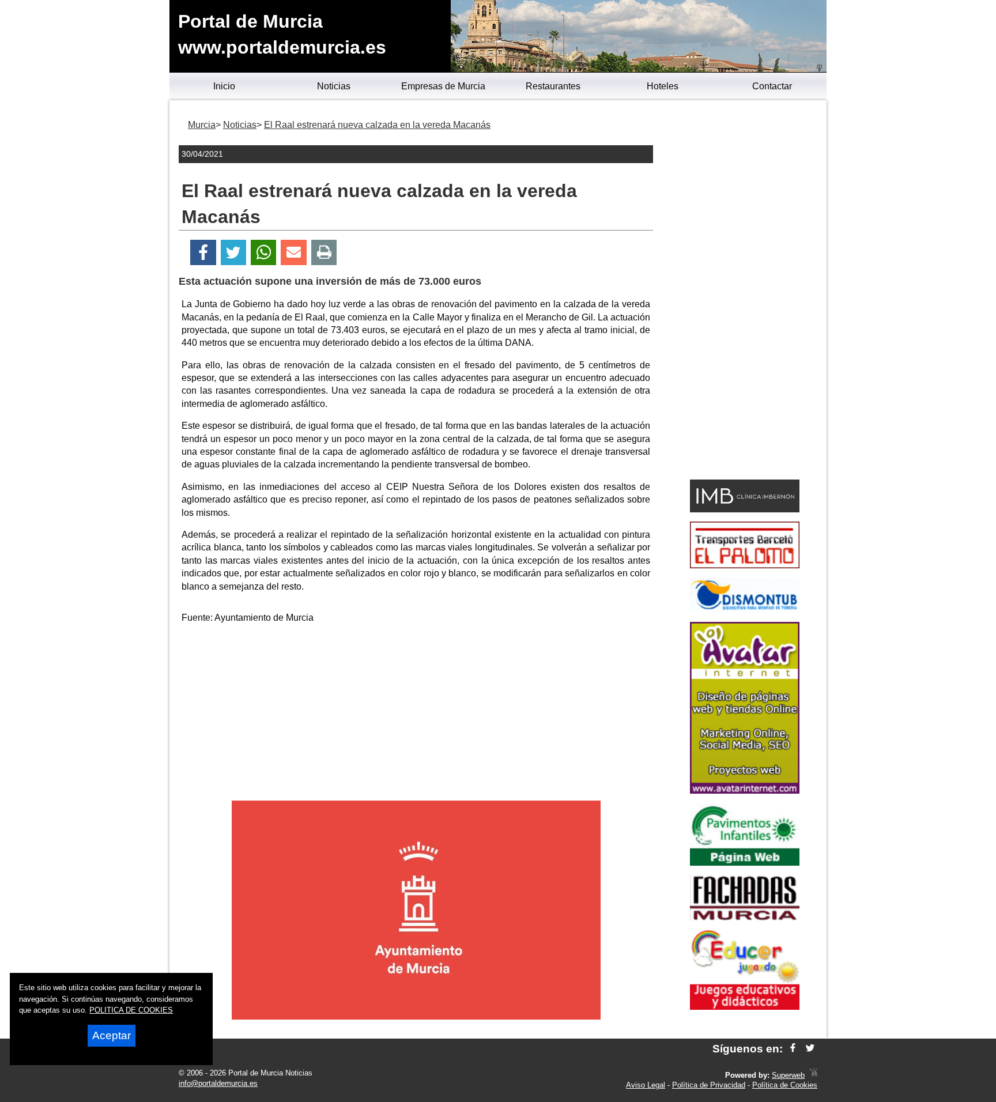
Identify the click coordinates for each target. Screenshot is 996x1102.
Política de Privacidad (708, 1085)
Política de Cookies (784, 1085)
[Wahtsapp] (264, 253)
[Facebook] (203, 253)
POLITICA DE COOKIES (131, 1010)
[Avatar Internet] (744, 790)
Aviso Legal (645, 1085)
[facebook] (793, 1049)
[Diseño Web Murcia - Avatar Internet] (813, 1075)
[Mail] (293, 253)
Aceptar (111, 1035)
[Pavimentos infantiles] (744, 862)
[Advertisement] (416, 714)
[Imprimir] (324, 253)
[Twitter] (233, 253)
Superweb (788, 1075)
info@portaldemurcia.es (218, 1083)
